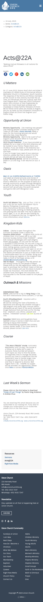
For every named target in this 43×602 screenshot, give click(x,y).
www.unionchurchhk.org (33, 421)
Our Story (7, 553)
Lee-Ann (30, 314)
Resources (9, 454)
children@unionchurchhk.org (15, 260)
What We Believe (9, 550)
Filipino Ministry (31, 560)
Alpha (27, 534)
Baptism (6, 563)
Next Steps (7, 540)
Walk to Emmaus (32, 573)
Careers (6, 570)
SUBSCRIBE (6, 513)
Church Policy (8, 576)
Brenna (26, 217)
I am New (7, 537)
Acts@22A (15, 24)
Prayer (27, 576)
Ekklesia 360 (22, 597)
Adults (27, 547)
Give (27, 579)
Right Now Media (11, 464)
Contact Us (7, 579)
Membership (8, 560)
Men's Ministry (31, 550)
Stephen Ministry (32, 563)
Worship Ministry (32, 557)
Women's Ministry (32, 553)
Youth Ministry (31, 540)
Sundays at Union (10, 534)
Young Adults (30, 544)
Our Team (7, 557)
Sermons (8, 457)
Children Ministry (32, 537)
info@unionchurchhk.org (13, 421)
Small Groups (30, 566)
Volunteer (7, 566)
